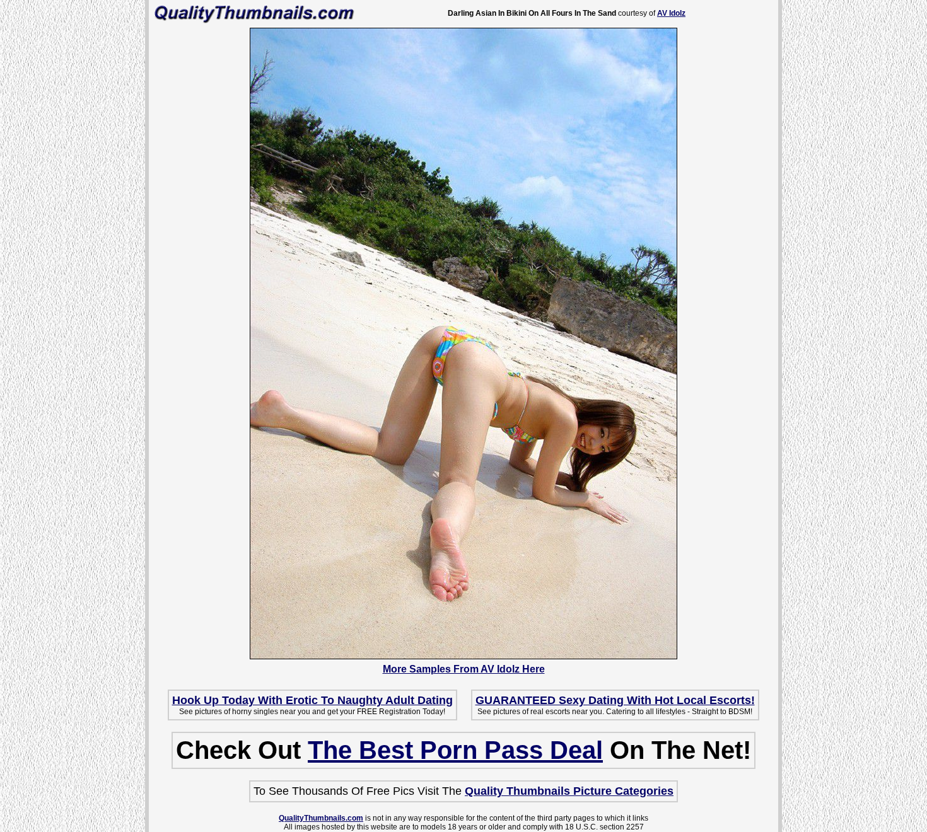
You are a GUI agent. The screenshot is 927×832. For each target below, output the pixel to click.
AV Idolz (671, 13)
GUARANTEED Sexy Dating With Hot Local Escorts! (615, 700)
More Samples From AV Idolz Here (464, 669)
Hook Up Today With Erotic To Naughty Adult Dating (312, 700)
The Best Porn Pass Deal (455, 750)
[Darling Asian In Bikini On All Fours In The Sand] (463, 656)
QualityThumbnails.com (321, 818)
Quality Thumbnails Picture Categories (569, 791)
